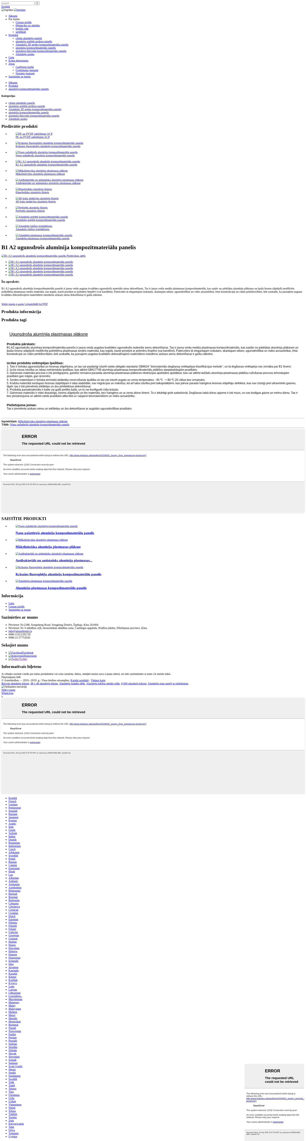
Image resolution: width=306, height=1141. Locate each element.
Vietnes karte (98, 680)
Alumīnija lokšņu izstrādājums (32, 229)
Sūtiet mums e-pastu (12, 304)
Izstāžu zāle (22, 28)
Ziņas (11, 63)
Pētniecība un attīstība (28, 25)
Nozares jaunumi (25, 73)
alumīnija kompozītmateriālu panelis (36, 47)
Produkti (13, 35)
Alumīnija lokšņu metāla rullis (103, 683)
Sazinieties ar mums (19, 76)
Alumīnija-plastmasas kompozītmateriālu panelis (42, 238)
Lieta (11, 57)
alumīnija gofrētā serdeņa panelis (34, 41)
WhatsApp (7, 693)
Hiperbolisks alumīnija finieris (32, 192)
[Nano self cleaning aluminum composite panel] (47, 526)
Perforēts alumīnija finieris (30, 210)
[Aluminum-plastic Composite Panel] (44, 580)
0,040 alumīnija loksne (133, 683)
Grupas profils (24, 22)
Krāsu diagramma (18, 60)
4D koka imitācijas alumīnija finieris (36, 201)
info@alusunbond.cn (20, 631)
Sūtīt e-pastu (8, 689)
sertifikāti (21, 31)
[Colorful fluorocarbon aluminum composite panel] (49, 567)
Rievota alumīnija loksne (15, 683)
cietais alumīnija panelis (29, 38)
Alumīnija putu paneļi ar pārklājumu (168, 683)
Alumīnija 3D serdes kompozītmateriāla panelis (42, 44)
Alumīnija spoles (25, 54)
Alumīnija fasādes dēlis (72, 683)
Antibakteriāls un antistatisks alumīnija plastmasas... (54, 560)
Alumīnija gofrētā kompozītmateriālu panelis (40, 220)
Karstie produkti (79, 680)
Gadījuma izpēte (25, 66)
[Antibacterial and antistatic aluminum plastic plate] (49, 553)
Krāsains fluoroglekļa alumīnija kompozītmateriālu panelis (48, 146)
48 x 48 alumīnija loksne (44, 683)
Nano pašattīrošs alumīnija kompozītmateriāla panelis (45, 155)
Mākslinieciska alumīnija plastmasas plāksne (40, 173)
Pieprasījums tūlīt (11, 677)
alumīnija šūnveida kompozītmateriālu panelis (41, 51)
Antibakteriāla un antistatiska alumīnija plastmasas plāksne (48, 183)
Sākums (12, 15)
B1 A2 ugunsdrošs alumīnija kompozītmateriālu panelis (46, 164)
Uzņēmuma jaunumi (27, 70)
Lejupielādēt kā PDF (36, 304)
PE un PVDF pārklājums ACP (33, 137)
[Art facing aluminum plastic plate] (42, 539)
